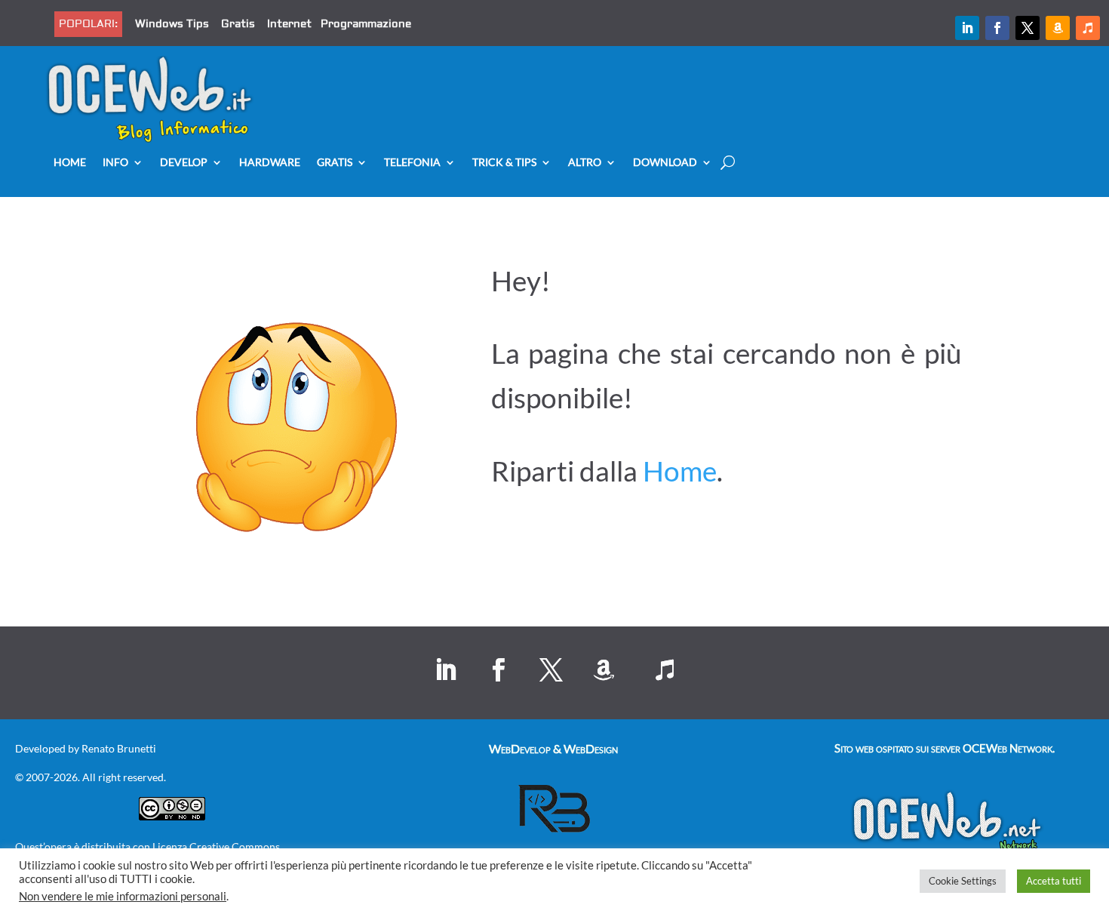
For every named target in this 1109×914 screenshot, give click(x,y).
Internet (289, 24)
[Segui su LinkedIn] (967, 28)
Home (70, 162)
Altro (584, 162)
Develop (183, 162)
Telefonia (412, 162)
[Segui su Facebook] (997, 28)
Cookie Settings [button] (963, 881)
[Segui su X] (1027, 28)
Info (115, 162)
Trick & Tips (504, 162)
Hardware (269, 162)
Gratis (238, 24)
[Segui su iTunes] (1088, 28)
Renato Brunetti (118, 748)
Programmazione (366, 24)
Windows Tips (172, 24)
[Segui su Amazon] (1058, 28)
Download (665, 162)
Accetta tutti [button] (1053, 881)
